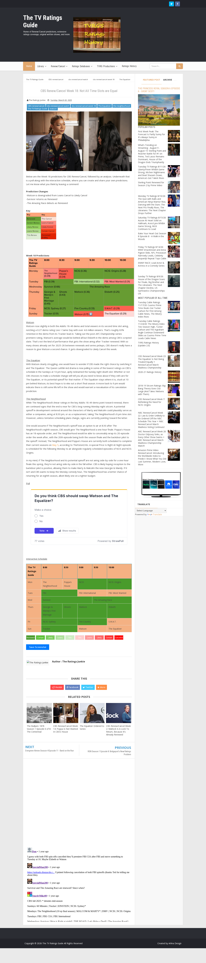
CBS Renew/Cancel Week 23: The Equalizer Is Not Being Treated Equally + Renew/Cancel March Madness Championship (152, 362)
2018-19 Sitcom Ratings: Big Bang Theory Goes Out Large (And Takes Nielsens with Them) (151, 390)
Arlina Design (175, 943)
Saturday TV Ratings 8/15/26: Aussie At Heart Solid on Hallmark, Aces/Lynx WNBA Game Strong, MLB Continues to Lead (152, 223)
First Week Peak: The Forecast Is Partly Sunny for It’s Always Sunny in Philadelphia (151, 135)
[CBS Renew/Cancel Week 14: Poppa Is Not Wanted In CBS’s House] (65, 713)
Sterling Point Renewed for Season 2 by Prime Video (151, 184)
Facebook (73, 687)
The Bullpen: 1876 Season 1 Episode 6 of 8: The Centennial (39, 729)
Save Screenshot (37, 647)
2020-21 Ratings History (149, 372)
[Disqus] (79, 804)
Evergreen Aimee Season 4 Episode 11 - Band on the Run (49, 750)
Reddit (58, 687)
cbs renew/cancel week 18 (84, 106)
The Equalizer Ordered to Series (92, 727)
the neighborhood (121, 106)
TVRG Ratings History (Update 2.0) (148, 344)
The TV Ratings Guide (37, 108)
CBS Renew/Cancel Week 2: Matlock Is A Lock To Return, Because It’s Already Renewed (118, 730)
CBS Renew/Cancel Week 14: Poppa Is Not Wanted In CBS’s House (65, 729)
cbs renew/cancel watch (58, 106)
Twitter (89, 687)
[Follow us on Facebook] (177, 4)
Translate (157, 514)
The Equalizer (104, 106)
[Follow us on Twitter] (171, 4)
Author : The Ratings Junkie (68, 661)
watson (53, 108)
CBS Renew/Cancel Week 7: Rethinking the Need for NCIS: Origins (151, 402)
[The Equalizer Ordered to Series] (92, 713)
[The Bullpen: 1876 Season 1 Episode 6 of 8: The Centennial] (39, 713)
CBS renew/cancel (36, 106)
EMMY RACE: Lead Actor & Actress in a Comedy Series (151, 264)
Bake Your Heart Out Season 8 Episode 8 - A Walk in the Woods (152, 236)
